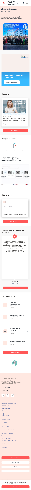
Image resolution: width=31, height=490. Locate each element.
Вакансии (4, 447)
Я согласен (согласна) (15, 486)
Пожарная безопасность (8, 429)
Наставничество (6, 419)
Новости (4, 400)
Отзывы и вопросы (7, 450)
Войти (15, 466)
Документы (5, 422)
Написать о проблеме (12, 82)
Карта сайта (15, 471)
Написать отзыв (15, 462)
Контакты (4, 443)
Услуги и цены (5, 426)
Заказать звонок (15, 457)
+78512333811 (6, 388)
